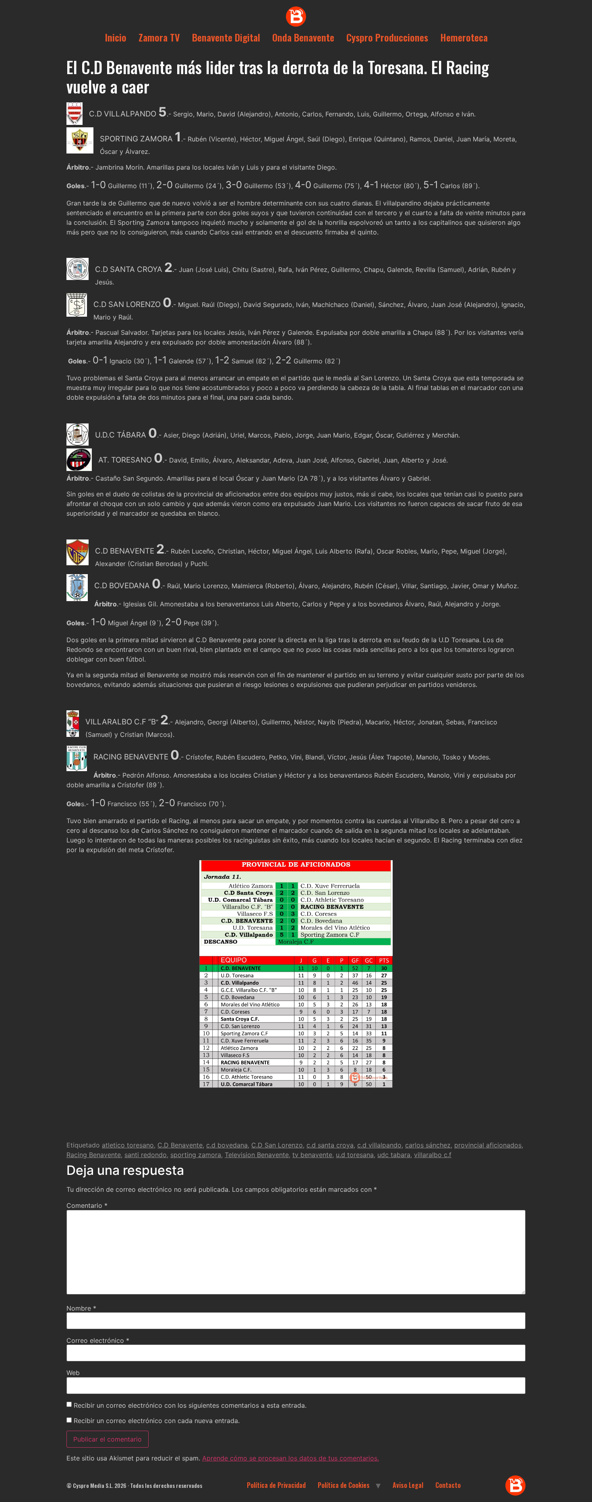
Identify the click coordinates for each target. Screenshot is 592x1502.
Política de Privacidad (276, 1485)
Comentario (87, 1205)
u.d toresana (355, 1155)
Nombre (81, 1308)
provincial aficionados (488, 1145)
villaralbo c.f (432, 1155)
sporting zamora (195, 1155)
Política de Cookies (344, 1485)
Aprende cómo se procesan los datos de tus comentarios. (290, 1458)
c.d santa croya (330, 1145)
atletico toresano (128, 1145)
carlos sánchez (428, 1145)
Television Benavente (257, 1155)
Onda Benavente (303, 37)
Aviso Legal (408, 1485)
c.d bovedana (227, 1145)
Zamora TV (159, 37)
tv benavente (312, 1155)
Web (73, 1372)
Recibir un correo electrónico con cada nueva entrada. (157, 1420)
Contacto (448, 1485)
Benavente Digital (226, 37)
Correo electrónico (97, 1340)
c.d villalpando (379, 1145)
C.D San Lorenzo (277, 1145)
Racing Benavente (93, 1155)
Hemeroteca (464, 37)
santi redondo (145, 1155)
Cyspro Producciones (387, 37)
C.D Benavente (180, 1145)
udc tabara (393, 1155)
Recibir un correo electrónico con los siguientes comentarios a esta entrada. (190, 1405)
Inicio (115, 37)
